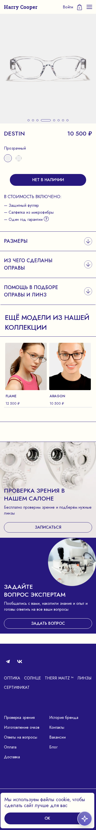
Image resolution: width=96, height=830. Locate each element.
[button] (29, 120)
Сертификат (17, 687)
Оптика (12, 678)
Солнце (32, 678)
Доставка (12, 757)
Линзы (84, 678)
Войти (68, 7)
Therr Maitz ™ (59, 678)
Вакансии (57, 737)
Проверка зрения (19, 717)
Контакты (56, 727)
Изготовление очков (21, 727)
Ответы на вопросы (20, 737)
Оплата (10, 747)
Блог (53, 747)
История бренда (63, 717)
